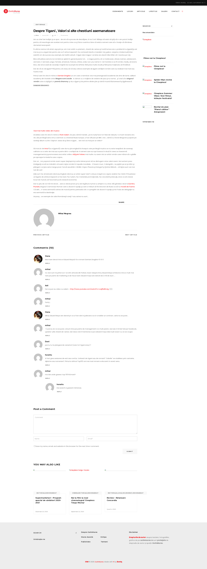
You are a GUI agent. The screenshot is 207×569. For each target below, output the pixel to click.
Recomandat (51, 493)
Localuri (121, 493)
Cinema (75, 493)
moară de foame (128, 187)
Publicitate (85, 542)
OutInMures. (99, 562)
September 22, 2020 (77, 511)
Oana (47, 256)
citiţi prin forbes (78, 154)
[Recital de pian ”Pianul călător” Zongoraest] (147, 110)
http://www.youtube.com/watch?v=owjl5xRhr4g (89, 289)
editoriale (40, 24)
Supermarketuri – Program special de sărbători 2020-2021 (48, 500)
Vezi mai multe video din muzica (46, 131)
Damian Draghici (64, 76)
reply (47, 263)
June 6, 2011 (45, 35)
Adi (46, 286)
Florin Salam (64, 135)
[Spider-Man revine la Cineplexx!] (147, 83)
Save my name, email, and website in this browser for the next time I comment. (67, 446)
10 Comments (64, 35)
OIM (86, 562)
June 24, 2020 (111, 509)
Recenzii (129, 493)
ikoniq (119, 562)
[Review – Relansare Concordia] (121, 481)
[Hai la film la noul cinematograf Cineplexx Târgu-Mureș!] (85, 481)
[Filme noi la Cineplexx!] (158, 46)
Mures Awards (87, 537)
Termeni (104, 542)
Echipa (104, 537)
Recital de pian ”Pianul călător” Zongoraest (161, 109)
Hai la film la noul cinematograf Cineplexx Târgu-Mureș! (83, 500)
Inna (46, 148)
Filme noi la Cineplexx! (155, 58)
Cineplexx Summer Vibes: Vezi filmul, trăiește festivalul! (163, 95)
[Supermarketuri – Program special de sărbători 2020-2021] (49, 481)
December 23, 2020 (41, 511)
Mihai (37, 35)
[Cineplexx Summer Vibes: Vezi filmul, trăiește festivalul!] (147, 96)
